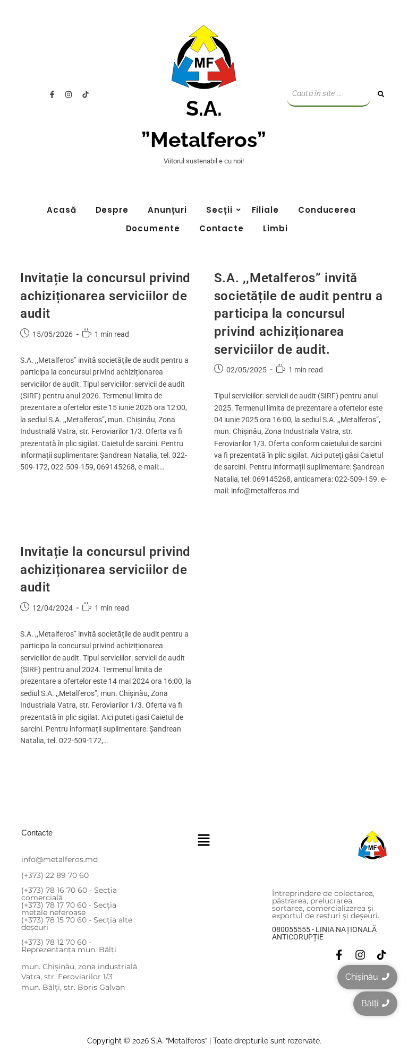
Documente (153, 228)
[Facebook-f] (52, 94)
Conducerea (327, 209)
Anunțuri (167, 209)
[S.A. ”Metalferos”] (204, 57)
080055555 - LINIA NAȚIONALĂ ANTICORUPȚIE (324, 933)
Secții (219, 209)
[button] (204, 840)
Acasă (61, 209)
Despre (112, 209)
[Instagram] (68, 94)
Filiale (265, 209)
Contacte (221, 228)
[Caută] (381, 94)
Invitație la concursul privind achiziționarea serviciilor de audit (105, 296)
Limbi (275, 228)
